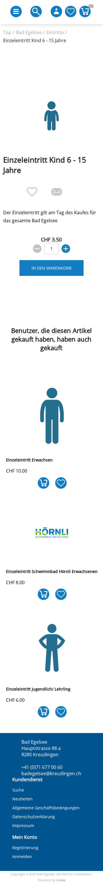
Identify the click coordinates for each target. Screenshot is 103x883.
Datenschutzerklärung (33, 816)
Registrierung (25, 847)
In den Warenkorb (51, 268)
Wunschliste (70, 11)
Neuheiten (22, 799)
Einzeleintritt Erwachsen (29, 460)
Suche (18, 790)
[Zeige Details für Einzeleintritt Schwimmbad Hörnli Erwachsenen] (52, 559)
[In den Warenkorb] (43, 482)
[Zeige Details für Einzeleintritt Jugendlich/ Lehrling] (52, 677)
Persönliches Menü (56, 11)
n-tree (60, 880)
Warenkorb (90, 7)
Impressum (23, 825)
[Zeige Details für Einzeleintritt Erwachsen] (52, 448)
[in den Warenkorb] (43, 594)
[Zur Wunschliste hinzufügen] (60, 482)
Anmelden (22, 856)
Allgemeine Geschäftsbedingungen (46, 807)
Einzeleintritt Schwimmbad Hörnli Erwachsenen (52, 571)
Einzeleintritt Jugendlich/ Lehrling (38, 689)
